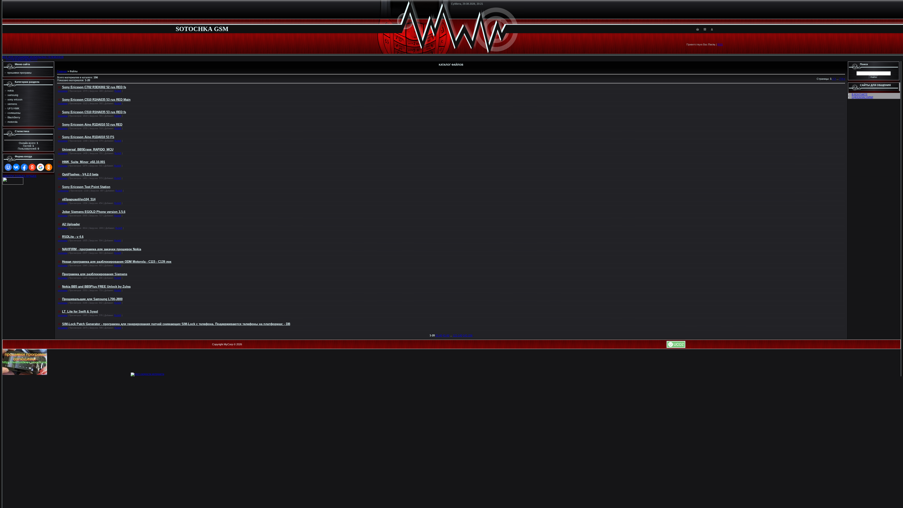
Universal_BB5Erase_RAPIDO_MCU (87, 149)
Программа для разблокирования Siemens (94, 274)
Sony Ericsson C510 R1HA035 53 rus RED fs (94, 112)
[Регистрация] (705, 29)
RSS (720, 44)
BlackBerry (14, 117)
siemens (12, 104)
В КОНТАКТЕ (859, 94)
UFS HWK (13, 108)
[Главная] (697, 29)
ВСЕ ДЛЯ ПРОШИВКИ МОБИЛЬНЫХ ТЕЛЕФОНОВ (32, 57)
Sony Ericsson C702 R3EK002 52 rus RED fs (94, 87)
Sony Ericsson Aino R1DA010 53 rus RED (92, 124)
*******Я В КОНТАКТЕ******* (21, 59)
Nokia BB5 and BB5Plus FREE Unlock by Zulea (96, 286)
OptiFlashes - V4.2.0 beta (80, 174)
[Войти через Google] (40, 167)
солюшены (14, 112)
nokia (11, 90)
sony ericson (15, 99)
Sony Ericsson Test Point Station (86, 187)
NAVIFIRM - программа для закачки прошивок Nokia (101, 249)
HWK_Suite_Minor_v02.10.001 (83, 162)
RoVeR (118, 91)
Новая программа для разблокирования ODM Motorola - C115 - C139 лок (116, 261)
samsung (13, 95)
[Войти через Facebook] (24, 167)
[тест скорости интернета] (147, 374)
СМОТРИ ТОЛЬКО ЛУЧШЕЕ (19, 176)
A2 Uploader (71, 224)
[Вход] (712, 29)
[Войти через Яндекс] (32, 167)
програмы (62, 166)
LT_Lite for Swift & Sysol (80, 311)
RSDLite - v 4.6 (72, 236)
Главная (62, 71)
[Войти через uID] (8, 167)
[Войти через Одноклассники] (48, 167)
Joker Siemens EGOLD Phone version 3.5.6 (93, 212)
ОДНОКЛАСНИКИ (862, 97)
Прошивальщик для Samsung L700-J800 (92, 299)
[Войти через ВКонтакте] (16, 167)
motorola (12, 121)
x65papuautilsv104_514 (78, 199)
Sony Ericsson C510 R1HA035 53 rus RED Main (96, 99)
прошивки (62, 91)
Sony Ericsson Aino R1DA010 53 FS (88, 137)
